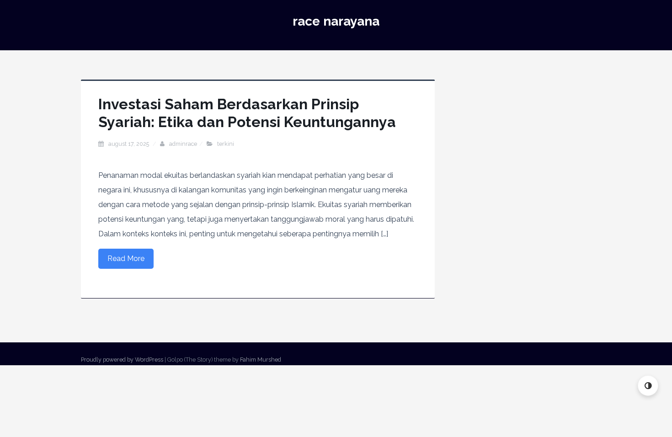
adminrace (183, 143)
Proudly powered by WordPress (122, 359)
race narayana (336, 21)
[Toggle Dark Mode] (648, 385)
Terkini (225, 143)
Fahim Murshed (260, 359)
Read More (125, 258)
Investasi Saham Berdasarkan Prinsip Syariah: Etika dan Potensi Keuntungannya (247, 113)
